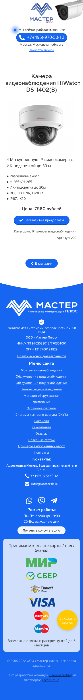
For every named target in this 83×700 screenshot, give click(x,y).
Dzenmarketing (60, 675)
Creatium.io (50, 680)
